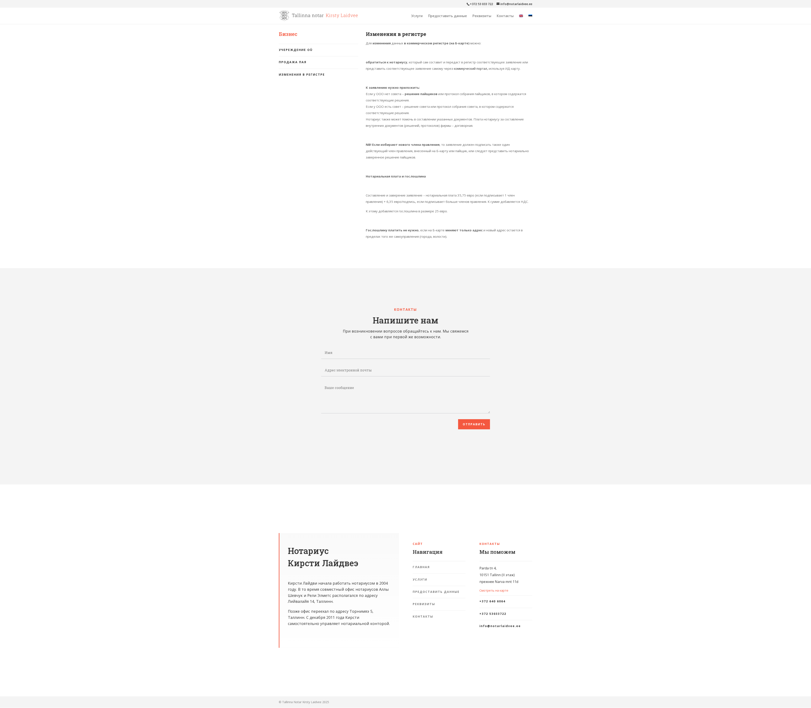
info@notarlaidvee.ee (500, 626)
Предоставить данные (447, 16)
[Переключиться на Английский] (521, 19)
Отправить (474, 424)
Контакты (505, 16)
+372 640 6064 (492, 601)
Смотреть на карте (493, 590)
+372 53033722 (492, 614)
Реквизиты (481, 16)
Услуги (417, 16)
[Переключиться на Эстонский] (530, 19)
